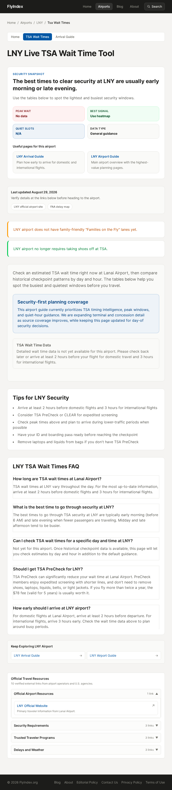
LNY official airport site (28, 206)
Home (87, 6)
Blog (120, 6)
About (134, 6)
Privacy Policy (131, 782)
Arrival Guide (65, 37)
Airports (104, 6)
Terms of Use (155, 782)
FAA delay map (59, 206)
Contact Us (109, 782)
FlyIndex (15, 6)
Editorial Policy (87, 782)
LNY (40, 22)
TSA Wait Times (37, 37)
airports (26, 22)
